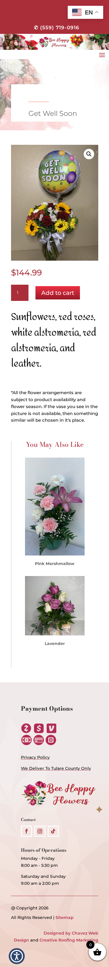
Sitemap (65, 917)
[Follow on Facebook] (26, 831)
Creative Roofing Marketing (69, 940)
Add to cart (57, 292)
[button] (89, 154)
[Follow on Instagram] (39, 831)
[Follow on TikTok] (53, 831)
